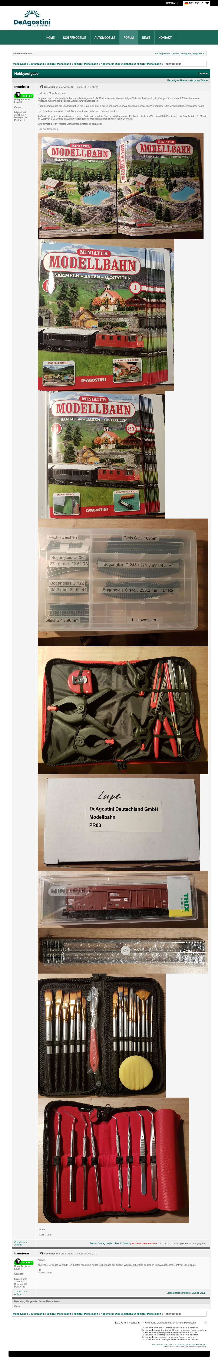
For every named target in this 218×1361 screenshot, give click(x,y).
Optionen (203, 73)
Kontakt (172, 3)
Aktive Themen (171, 53)
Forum (129, 38)
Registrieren (199, 53)
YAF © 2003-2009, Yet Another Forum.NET (188, 1345)
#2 (41, 1253)
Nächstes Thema (198, 80)
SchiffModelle (74, 38)
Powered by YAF (159, 1345)
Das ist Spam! (122, 1243)
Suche (158, 53)
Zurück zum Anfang (20, 1243)
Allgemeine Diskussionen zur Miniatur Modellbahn (131, 63)
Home (50, 38)
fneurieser (21, 86)
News (146, 38)
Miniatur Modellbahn (59, 63)
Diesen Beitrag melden (101, 1243)
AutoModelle (105, 38)
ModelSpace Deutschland (28, 63)
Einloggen (186, 53)
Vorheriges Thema (177, 80)
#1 (41, 86)
